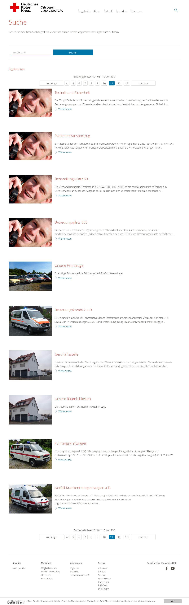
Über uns (136, 11)
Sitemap (102, 575)
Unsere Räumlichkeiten (73, 399)
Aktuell (108, 11)
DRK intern (103, 588)
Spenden (121, 11)
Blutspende (46, 578)
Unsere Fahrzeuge (69, 265)
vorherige (51, 83)
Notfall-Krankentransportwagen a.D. (83, 488)
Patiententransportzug (72, 136)
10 (104, 83)
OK (172, 601)
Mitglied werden (49, 568)
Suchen (73, 52)
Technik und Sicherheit (72, 92)
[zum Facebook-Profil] (166, 568)
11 (111, 83)
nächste (143, 83)
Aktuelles (74, 571)
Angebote (84, 11)
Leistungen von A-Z (79, 575)
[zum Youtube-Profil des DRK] (173, 568)
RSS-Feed (102, 585)
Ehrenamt (46, 575)
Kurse (97, 11)
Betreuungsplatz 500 (71, 222)
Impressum (103, 582)
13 (126, 83)
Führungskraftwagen (71, 443)
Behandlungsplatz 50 (71, 179)
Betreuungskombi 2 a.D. (74, 310)
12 (119, 83)
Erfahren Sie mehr (15, 602)
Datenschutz (104, 578)
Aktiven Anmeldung (50, 571)
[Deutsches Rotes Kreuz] (24, 7)
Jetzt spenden (19, 568)
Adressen (102, 568)
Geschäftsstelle (66, 354)
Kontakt (102, 571)
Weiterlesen (65, 109)
